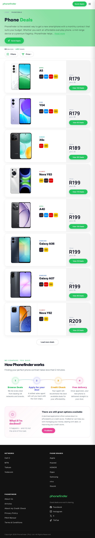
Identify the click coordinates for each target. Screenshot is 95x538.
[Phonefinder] (9, 4)
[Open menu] (90, 4)
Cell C (7, 458)
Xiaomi (53, 486)
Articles (8, 504)
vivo (52, 481)
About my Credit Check (15, 508)
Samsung (54, 477)
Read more (60, 33)
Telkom (8, 467)
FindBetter (48, 430)
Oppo (52, 472)
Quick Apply (79, 4)
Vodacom (9, 472)
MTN (7, 463)
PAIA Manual (10, 518)
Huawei (53, 463)
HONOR (53, 467)
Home (7, 12)
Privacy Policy (11, 513)
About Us (9, 499)
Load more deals (47, 342)
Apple (52, 458)
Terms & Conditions (13, 522)
